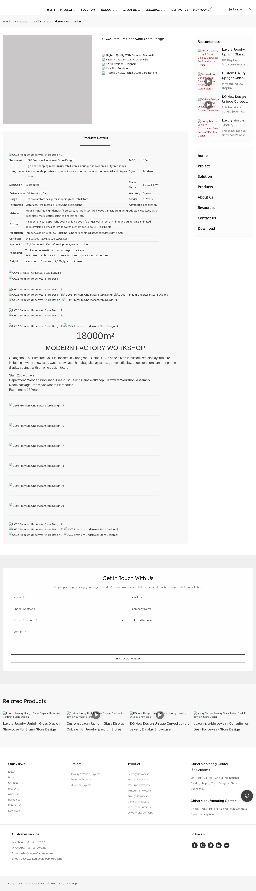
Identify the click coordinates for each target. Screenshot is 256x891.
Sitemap (71, 883)
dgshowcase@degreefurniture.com (41, 858)
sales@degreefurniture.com (37, 853)
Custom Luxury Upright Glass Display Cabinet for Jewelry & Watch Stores (234, 76)
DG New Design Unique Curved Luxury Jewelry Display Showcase (234, 99)
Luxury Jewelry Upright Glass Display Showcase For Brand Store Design (233, 52)
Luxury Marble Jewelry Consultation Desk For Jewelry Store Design (235, 123)
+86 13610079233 (35, 842)
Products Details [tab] (95, 138)
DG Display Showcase (15, 21)
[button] (211, 7)
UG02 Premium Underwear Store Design (57, 21)
